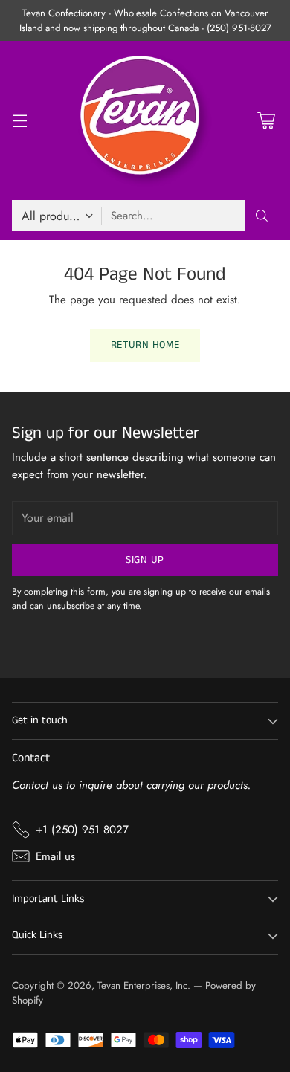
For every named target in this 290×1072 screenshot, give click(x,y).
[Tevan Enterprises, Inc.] (145, 120)
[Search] (261, 215)
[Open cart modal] (266, 121)
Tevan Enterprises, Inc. (143, 985)
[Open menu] (19, 121)
